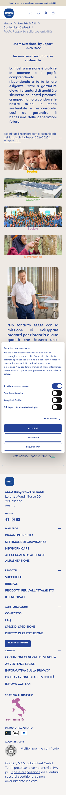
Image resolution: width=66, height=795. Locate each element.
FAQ (8, 620)
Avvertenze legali (20, 664)
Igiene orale (15, 597)
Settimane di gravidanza (26, 542)
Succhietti (13, 577)
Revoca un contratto (18, 642)
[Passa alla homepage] (9, 13)
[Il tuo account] (45, 13)
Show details (50, 418)
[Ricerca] (30, 13)
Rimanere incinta (19, 535)
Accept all (33, 428)
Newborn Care (17, 548)
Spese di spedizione (20, 626)
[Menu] (60, 13)
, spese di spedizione (25, 772)
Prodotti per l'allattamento (29, 590)
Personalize (33, 437)
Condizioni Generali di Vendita (30, 657)
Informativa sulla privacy (27, 670)
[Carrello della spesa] (53, 13)
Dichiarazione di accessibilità (30, 677)
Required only (33, 446)
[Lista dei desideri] (38, 13)
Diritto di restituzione (24, 633)
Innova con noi (18, 684)
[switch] (57, 393)
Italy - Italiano (13, 719)
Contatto (13, 613)
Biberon (11, 584)
